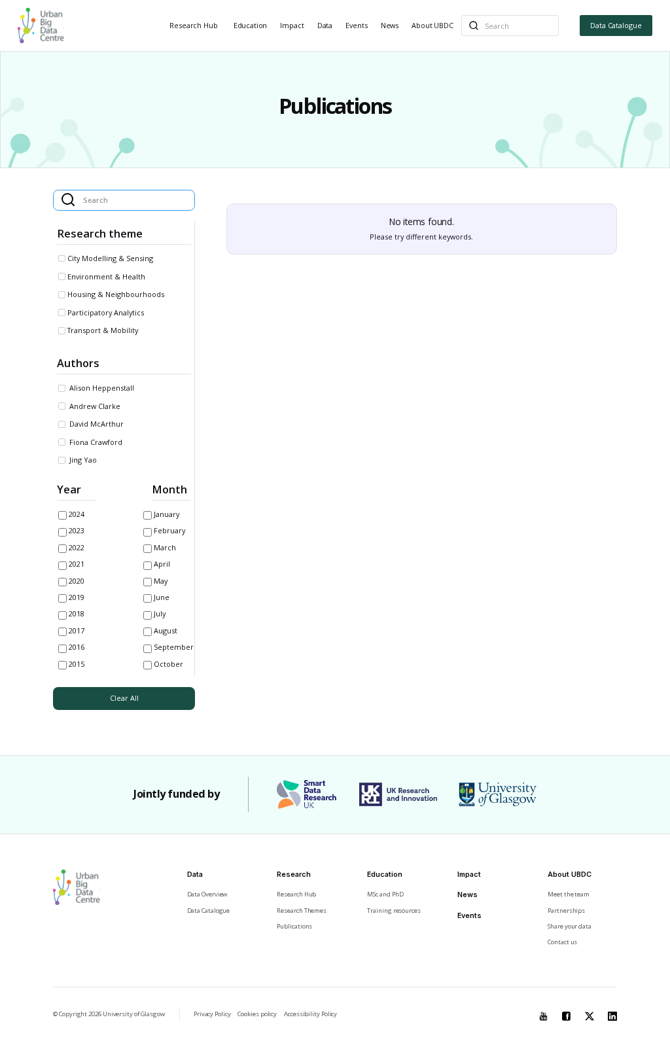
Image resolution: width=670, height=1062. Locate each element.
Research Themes (301, 910)
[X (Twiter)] (589, 1013)
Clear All (124, 698)
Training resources (393, 910)
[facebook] (566, 1013)
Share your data (569, 926)
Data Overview (207, 894)
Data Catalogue (616, 25)
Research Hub (193, 25)
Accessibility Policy (310, 1014)
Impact (292, 25)
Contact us (562, 942)
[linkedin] (612, 1013)
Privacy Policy (212, 1014)
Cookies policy (257, 1014)
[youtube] (543, 1013)
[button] (194, 26)
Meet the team (569, 894)
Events (356, 25)
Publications (294, 926)
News (389, 25)
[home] (41, 25)
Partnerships (566, 910)
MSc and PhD (385, 894)
